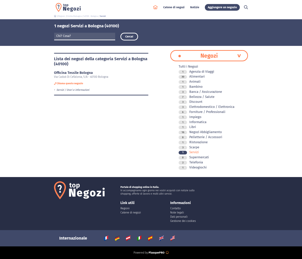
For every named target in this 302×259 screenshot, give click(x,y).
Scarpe (190, 147)
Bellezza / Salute (198, 97)
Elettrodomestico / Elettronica (208, 107)
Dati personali (179, 216)
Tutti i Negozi (188, 66)
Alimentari (193, 76)
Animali (191, 82)
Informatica (194, 122)
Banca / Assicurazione (202, 92)
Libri (189, 127)
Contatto (175, 208)
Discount (192, 102)
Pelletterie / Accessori (202, 137)
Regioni (125, 208)
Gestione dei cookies (183, 221)
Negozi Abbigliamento (202, 132)
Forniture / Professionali (203, 112)
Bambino (192, 87)
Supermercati (195, 157)
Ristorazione (195, 142)
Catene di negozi (130, 212)
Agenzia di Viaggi (198, 72)
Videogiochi (194, 167)
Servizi (190, 152)
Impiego (191, 117)
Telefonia (192, 162)
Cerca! (129, 36)
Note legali (177, 212)
